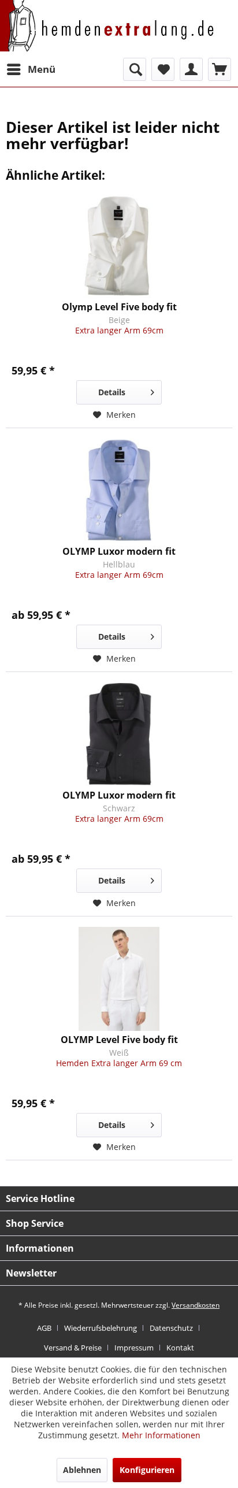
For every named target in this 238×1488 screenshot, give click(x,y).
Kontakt (180, 1347)
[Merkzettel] (162, 69)
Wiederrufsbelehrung (100, 1328)
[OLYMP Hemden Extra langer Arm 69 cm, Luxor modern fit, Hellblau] (119, 491)
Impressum (134, 1347)
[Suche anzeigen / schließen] (134, 69)
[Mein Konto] (191, 69)
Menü (41, 69)
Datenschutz (171, 1328)
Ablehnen (82, 1469)
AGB (44, 1328)
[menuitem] (30, 69)
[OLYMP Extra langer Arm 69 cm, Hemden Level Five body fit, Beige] (119, 246)
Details (111, 392)
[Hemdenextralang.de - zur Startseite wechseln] (107, 33)
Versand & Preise (73, 1347)
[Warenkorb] (219, 69)
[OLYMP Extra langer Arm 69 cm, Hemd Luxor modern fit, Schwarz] (119, 734)
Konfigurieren (147, 1469)
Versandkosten (196, 1305)
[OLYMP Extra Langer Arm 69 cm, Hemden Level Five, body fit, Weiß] (119, 979)
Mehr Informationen (161, 1435)
